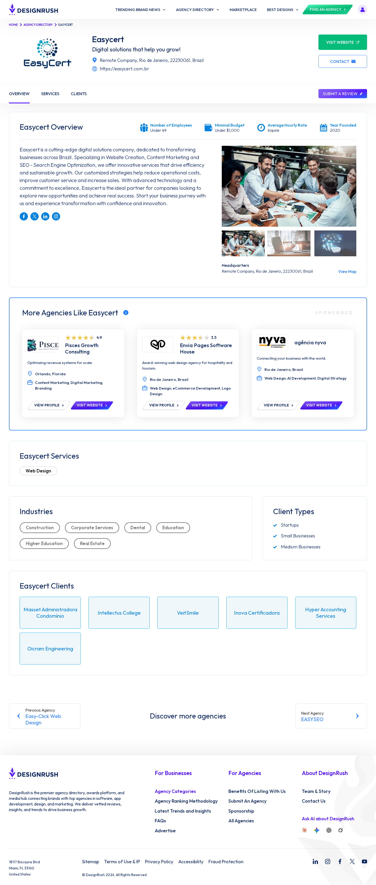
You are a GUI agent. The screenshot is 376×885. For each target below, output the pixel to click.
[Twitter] (352, 861)
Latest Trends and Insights (183, 811)
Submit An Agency (247, 801)
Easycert (108, 39)
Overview (19, 93)
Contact (339, 61)
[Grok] (340, 830)
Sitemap (90, 862)
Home (13, 25)
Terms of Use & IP (122, 862)
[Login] (362, 9)
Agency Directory (38, 25)
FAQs (160, 821)
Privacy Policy (159, 862)
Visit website (340, 42)
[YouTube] (364, 861)
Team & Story (316, 791)
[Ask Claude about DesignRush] (304, 830)
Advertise (165, 831)
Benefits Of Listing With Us (257, 791)
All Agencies (241, 821)
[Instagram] (327, 861)
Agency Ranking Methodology (186, 801)
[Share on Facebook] (24, 216)
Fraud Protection (226, 862)
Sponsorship (241, 811)
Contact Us (314, 801)
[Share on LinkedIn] (45, 216)
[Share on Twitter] (34, 216)
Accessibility (190, 862)
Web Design (38, 471)
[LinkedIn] (315, 861)
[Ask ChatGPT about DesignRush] (328, 830)
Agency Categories (175, 791)
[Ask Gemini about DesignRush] (316, 830)
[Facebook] (339, 861)
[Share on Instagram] (56, 216)
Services (50, 93)
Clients (79, 93)
